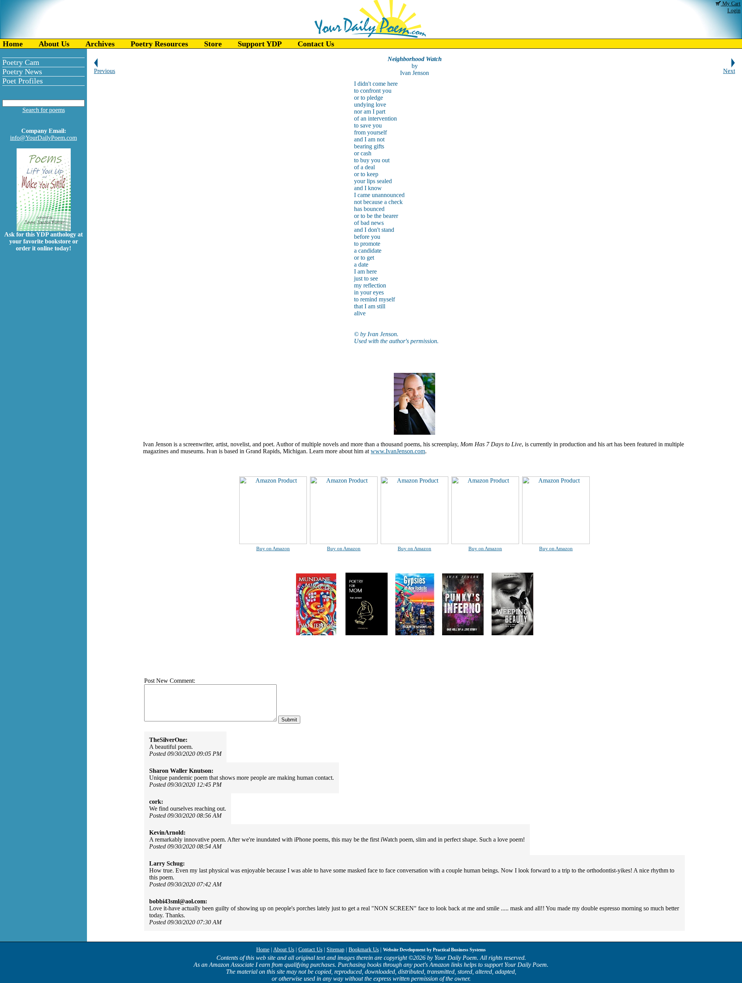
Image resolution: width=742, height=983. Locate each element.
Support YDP (260, 43)
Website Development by (434, 949)
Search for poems (43, 110)
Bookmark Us (364, 949)
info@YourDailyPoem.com (43, 137)
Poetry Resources (159, 43)
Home (13, 43)
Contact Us (316, 43)
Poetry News (22, 71)
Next (729, 71)
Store (213, 43)
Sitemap (335, 949)
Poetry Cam (20, 62)
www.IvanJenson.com (398, 451)
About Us (54, 43)
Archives (100, 43)
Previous (104, 71)
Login (733, 11)
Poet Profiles (22, 81)
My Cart (730, 4)
